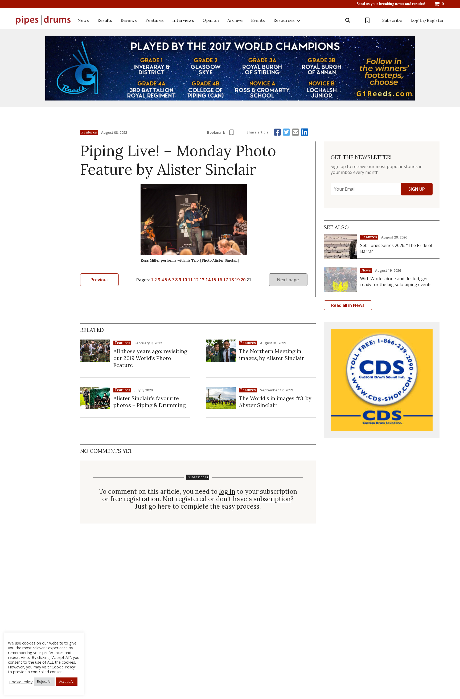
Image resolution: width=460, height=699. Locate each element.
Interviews (183, 20)
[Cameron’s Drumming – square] (382, 380)
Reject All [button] (44, 681)
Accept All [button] (66, 681)
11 (190, 280)
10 (184, 280)
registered (191, 499)
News (83, 20)
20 (243, 280)
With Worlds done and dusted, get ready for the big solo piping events (396, 281)
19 (237, 280)
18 (231, 280)
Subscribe (392, 20)
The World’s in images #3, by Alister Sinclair (275, 401)
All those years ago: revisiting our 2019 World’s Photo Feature (150, 358)
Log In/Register (427, 20)
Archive (235, 20)
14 (208, 280)
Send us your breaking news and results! (390, 4)
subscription (272, 499)
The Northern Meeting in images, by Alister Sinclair (271, 354)
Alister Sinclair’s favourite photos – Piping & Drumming (149, 401)
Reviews (129, 20)
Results (104, 20)
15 (213, 280)
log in (227, 491)
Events (258, 20)
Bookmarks (367, 20)
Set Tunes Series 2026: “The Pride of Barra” (396, 248)
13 (202, 280)
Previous (100, 280)
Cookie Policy (20, 681)
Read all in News (347, 305)
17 (225, 280)
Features (154, 20)
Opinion (211, 20)
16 (219, 280)
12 (196, 280)
